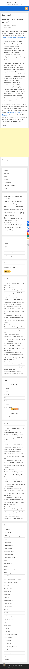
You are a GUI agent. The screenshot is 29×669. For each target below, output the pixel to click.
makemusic (19, 206)
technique (19, 225)
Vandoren (8, 398)
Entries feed (7, 250)
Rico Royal (8, 395)
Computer (15, 198)
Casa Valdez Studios (9, 551)
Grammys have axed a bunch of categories (14, 37)
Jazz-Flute (7, 594)
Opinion (9, 213)
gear (20, 201)
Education (8, 201)
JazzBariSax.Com (8, 600)
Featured (6, 173)
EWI (13, 201)
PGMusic (18, 213)
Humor (10, 204)
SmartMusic (16, 222)
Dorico (5, 560)
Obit (5, 213)
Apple (8, 196)
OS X (14, 213)
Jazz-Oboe (7, 597)
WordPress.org (8, 256)
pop (22, 212)
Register (6, 243)
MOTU (5, 622)
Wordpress (6, 230)
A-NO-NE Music (8, 530)
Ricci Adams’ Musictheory (11, 634)
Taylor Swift (13, 224)
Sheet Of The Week (9, 185)
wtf (10, 230)
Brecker (10, 198)
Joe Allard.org (8, 603)
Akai (5, 196)
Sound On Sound (8, 653)
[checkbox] (4, 665)
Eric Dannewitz (8, 563)
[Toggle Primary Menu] (26, 8)
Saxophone (7, 220)
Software (6, 225)
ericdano (15, 25)
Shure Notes (7, 650)
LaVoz (7, 388)
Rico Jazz (8, 401)
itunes (20, 204)
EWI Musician (7, 566)
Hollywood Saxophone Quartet (12, 579)
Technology (7, 227)
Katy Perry (10, 206)
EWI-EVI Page (7, 573)
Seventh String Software (10, 647)
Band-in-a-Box (18, 196)
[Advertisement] (14, 142)
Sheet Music (7, 182)
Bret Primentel (8, 548)
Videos (6, 188)
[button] (28, 222)
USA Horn (6, 659)
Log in (5, 246)
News (9, 160)
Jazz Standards (8, 588)
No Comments (7, 28)
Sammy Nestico (8, 637)
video (19, 227)
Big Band (6, 198)
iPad (14, 204)
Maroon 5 (6, 209)
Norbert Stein (7, 625)
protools (12, 215)
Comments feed (8, 253)
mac (14, 206)
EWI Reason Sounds (9, 569)
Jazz (6, 206)
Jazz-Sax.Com (11, 2)
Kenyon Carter (8, 606)
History (6, 204)
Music (22, 209)
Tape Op (6, 656)
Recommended (9, 218)
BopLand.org (7, 542)
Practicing (7, 215)
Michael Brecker (14, 209)
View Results (14, 413)
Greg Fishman (7, 576)
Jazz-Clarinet (7, 591)
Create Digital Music (9, 557)
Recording (19, 218)
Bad (13, 196)
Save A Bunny (8, 640)
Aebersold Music (8, 533)
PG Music (6, 628)
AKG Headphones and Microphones (13, 536)
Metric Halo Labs (8, 616)
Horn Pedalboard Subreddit (11, 582)
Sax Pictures (7, 643)
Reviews (6, 179)
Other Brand (8, 407)
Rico (6, 391)
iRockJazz (6, 585)
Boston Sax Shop (8, 545)
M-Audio (6, 610)
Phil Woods (7, 631)
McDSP (6, 613)
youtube (14, 230)
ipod (17, 204)
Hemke (7, 404)
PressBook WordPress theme (17, 667)
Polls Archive (7, 417)
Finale (17, 201)
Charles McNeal (8, 554)
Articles (5, 160)
